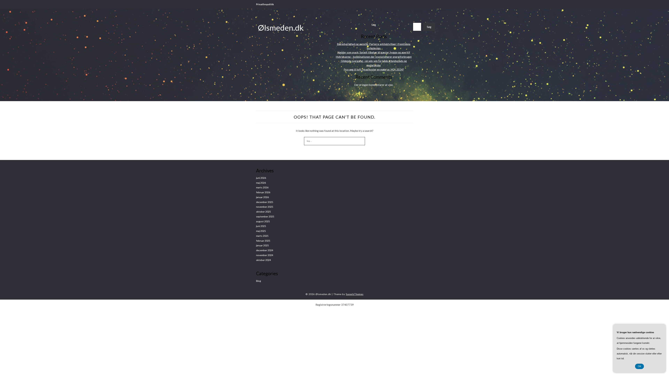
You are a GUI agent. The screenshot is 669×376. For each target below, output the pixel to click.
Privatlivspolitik (265, 4)
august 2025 (263, 221)
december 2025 (264, 202)
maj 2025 (261, 230)
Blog (258, 280)
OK (639, 366)
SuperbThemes (354, 294)
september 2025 (265, 216)
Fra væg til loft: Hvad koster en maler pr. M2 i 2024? (374, 69)
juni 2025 (261, 226)
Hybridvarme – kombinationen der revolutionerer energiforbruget (374, 56)
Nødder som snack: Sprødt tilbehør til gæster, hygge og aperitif (373, 52)
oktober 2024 (263, 259)
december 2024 (264, 250)
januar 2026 (262, 197)
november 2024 (264, 255)
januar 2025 (262, 245)
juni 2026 (261, 177)
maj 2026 (261, 182)
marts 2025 (262, 235)
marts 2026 (262, 187)
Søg (373, 24)
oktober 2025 (263, 211)
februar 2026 (263, 192)
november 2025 (264, 206)
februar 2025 (263, 240)
